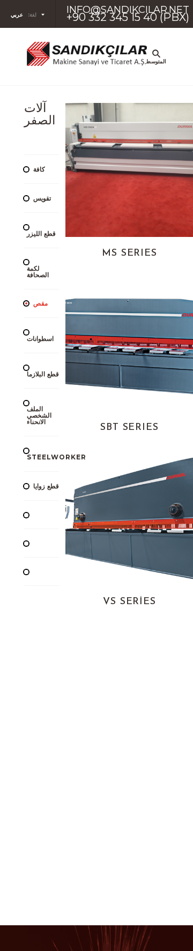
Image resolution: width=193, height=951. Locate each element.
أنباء (147, 263)
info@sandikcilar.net (127, 9)
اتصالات (147, 366)
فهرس (147, 211)
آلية (148, 109)
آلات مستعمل (147, 160)
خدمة (147, 314)
